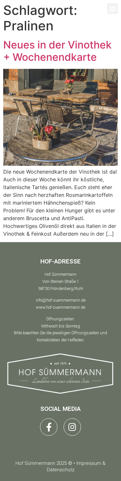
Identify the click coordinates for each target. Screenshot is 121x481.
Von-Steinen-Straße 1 (60, 281)
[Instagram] (72, 427)
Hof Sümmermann (60, 274)
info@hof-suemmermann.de (61, 300)
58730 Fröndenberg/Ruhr (60, 288)
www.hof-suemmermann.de (60, 307)
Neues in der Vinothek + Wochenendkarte (57, 50)
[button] (112, 8)
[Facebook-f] (48, 427)
